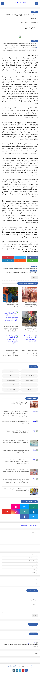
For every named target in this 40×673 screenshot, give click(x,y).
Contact (34, 538)
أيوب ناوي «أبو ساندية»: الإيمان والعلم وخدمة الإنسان (11, 304)
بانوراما (35, 11)
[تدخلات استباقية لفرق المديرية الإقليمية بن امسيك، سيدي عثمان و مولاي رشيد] (29, 318)
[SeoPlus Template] (31, 666)
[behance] (24, 506)
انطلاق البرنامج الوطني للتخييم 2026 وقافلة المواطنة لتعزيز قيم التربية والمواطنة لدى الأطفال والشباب (15, 471)
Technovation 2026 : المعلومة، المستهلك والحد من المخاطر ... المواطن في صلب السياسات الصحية (19, 43)
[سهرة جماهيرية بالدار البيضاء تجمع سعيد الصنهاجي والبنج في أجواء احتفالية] (29, 294)
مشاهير (29, 385)
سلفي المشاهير (29, 375)
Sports (34, 567)
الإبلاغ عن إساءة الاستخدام (29, 525)
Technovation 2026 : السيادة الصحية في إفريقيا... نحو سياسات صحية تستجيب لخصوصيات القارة (19, 45)
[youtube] (6, 511)
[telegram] (20, 670)
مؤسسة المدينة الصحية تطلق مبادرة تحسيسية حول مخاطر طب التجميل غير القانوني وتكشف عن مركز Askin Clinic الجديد (16, 461)
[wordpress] (17, 670)
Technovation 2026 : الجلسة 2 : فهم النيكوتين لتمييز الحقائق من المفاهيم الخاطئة (19, 48)
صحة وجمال (29, 380)
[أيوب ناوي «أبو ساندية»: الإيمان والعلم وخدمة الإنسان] (10, 294)
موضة (29, 389)
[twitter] (33, 516)
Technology (32, 561)
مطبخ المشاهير (10, 385)
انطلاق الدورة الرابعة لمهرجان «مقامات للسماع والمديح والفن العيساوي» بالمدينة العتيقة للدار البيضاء (16, 442)
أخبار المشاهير (20, 3)
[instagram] (15, 511)
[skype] (6, 506)
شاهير (11, 375)
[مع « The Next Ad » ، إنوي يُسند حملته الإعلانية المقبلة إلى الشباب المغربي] (29, 342)
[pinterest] (23, 670)
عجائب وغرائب (11, 380)
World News (32, 558)
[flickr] (15, 506)
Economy (33, 564)
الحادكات (29, 371)
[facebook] (24, 516)
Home (34, 532)
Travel (34, 572)
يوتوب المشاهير (11, 389)
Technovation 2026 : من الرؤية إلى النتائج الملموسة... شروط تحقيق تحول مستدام (19, 50)
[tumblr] (14, 670)
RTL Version (32, 541)
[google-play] (24, 511)
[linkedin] (33, 511)
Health (34, 569)
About (34, 535)
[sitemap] (26, 670)
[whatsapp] (33, 506)
